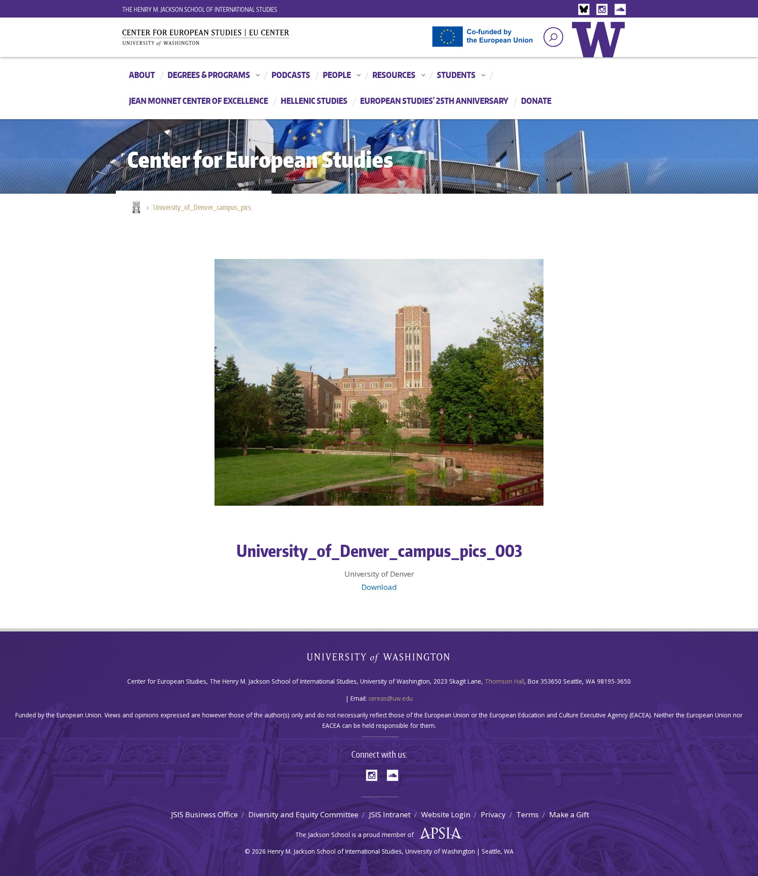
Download (379, 587)
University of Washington (600, 46)
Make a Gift (569, 814)
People (337, 74)
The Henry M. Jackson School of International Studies (199, 9)
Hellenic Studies (314, 100)
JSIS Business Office (204, 814)
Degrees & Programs (209, 74)
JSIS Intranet (390, 814)
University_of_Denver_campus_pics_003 (208, 207)
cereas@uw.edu (390, 698)
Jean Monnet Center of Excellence (198, 100)
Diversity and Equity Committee (303, 814)
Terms (527, 814)
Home (135, 207)
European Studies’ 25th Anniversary (434, 100)
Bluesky (586, 10)
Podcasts (291, 74)
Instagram (603, 10)
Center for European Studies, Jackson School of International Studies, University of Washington (221, 40)
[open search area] (553, 37)
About (142, 74)
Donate (536, 100)
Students (456, 74)
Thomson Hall (504, 681)
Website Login (445, 814)
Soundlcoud (621, 10)
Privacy (493, 814)
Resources (393, 74)
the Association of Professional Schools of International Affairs (438, 833)
